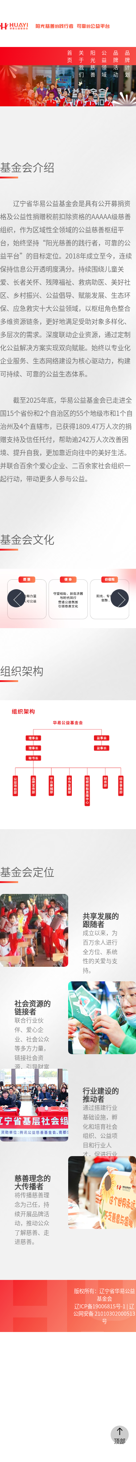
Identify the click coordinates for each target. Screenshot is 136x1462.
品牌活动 (115, 57)
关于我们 (81, 57)
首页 (69, 56)
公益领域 (104, 57)
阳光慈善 (92, 57)
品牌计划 (127, 57)
